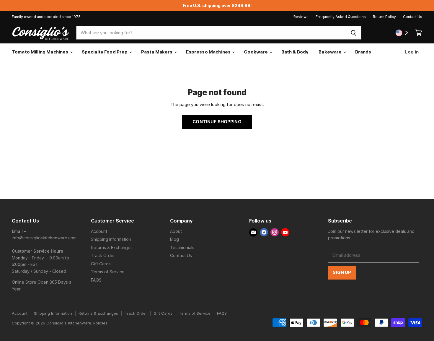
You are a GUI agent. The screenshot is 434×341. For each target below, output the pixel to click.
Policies (100, 323)
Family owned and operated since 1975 (46, 17)
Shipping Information (111, 239)
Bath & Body (295, 52)
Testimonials (182, 247)
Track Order (103, 255)
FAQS (96, 279)
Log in (411, 52)
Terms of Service (108, 271)
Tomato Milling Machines (40, 52)
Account (99, 231)
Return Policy (384, 17)
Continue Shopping (217, 121)
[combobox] (211, 33)
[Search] (353, 33)
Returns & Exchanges (112, 247)
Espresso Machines (209, 52)
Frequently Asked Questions (341, 17)
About (176, 231)
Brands (363, 52)
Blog (174, 239)
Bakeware (330, 52)
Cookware (256, 52)
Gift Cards (101, 263)
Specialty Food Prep (105, 52)
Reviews (301, 17)
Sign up (342, 272)
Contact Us (412, 17)
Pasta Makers (157, 52)
